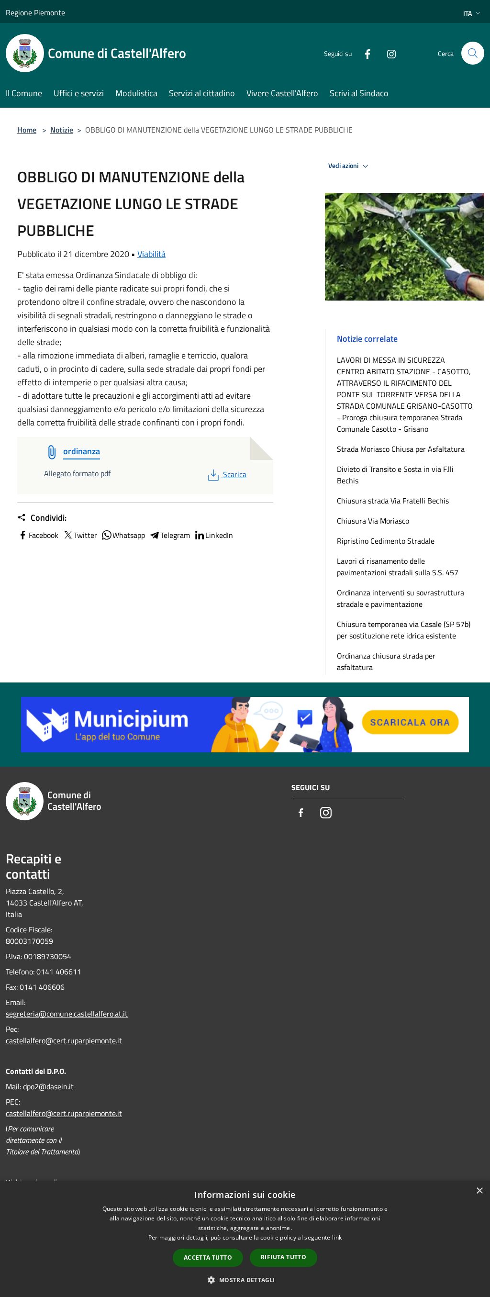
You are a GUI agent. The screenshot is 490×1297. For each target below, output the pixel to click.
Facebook (43, 535)
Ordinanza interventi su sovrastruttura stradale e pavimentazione (400, 598)
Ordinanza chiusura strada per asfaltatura (386, 661)
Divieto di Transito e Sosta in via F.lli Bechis (395, 474)
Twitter (85, 535)
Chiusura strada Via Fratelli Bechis (393, 500)
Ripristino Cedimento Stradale (385, 541)
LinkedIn (219, 535)
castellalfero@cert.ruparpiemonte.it (64, 1040)
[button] (245, 1280)
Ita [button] (467, 13)
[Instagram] (387, 52)
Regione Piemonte (35, 12)
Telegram (175, 535)
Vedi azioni (344, 165)
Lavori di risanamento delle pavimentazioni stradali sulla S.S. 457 (397, 566)
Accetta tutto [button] (208, 1257)
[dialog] (245, 1239)
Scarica (234, 474)
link (337, 1237)
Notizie (61, 129)
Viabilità (151, 253)
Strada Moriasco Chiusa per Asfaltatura (401, 449)
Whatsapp (128, 535)
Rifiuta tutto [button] (283, 1257)
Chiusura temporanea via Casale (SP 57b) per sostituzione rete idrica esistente (403, 629)
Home (26, 129)
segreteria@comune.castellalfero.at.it (67, 1013)
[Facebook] (363, 52)
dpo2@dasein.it (48, 1086)
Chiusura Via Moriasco (373, 520)
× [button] (479, 1191)
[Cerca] (472, 53)
